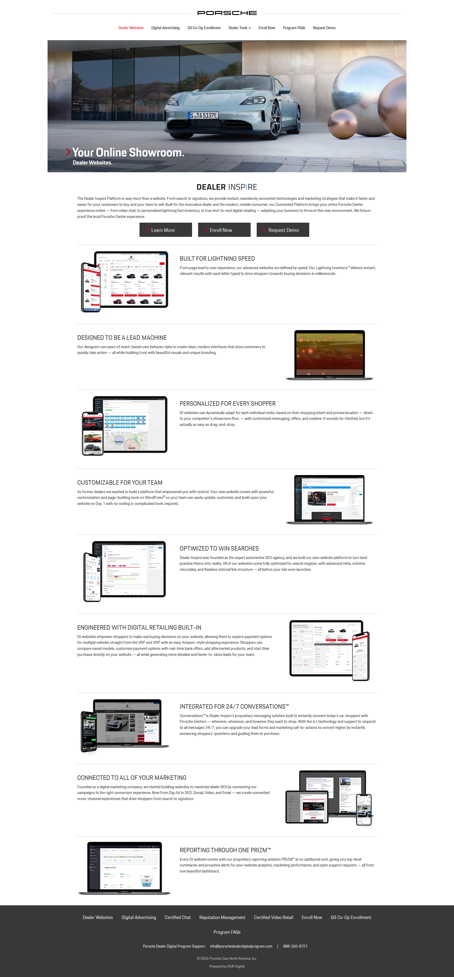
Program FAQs (294, 28)
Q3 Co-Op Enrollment (204, 28)
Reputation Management (222, 917)
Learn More (163, 230)
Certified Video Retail (273, 917)
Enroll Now (267, 28)
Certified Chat (178, 917)
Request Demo (324, 28)
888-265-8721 (295, 946)
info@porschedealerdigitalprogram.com (241, 946)
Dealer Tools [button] (238, 28)
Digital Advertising (165, 28)
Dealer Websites (130, 28)
